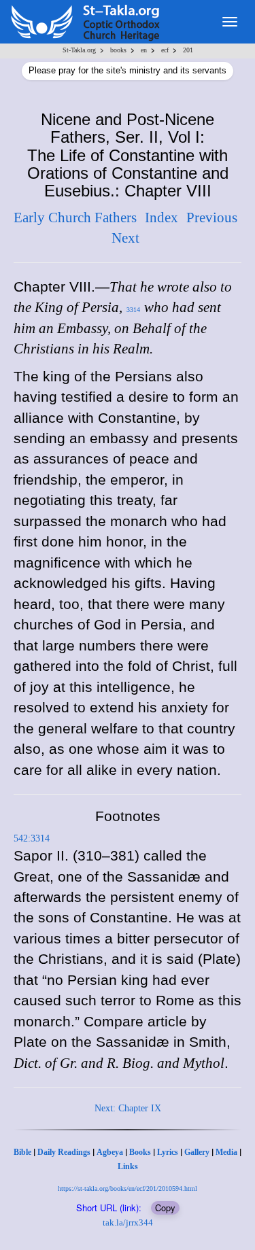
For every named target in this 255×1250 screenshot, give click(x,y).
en (144, 50)
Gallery (196, 1152)
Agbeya (110, 1152)
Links (128, 1166)
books (118, 50)
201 (188, 50)
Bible (22, 1152)
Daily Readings (63, 1152)
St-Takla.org (79, 50)
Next (125, 238)
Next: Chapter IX (128, 1108)
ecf (165, 50)
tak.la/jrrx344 (128, 1222)
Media (226, 1152)
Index (161, 217)
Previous (211, 217)
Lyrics (167, 1152)
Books (140, 1152)
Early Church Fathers (75, 217)
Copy (165, 1207)
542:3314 (32, 838)
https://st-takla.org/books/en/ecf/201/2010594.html (127, 1188)
